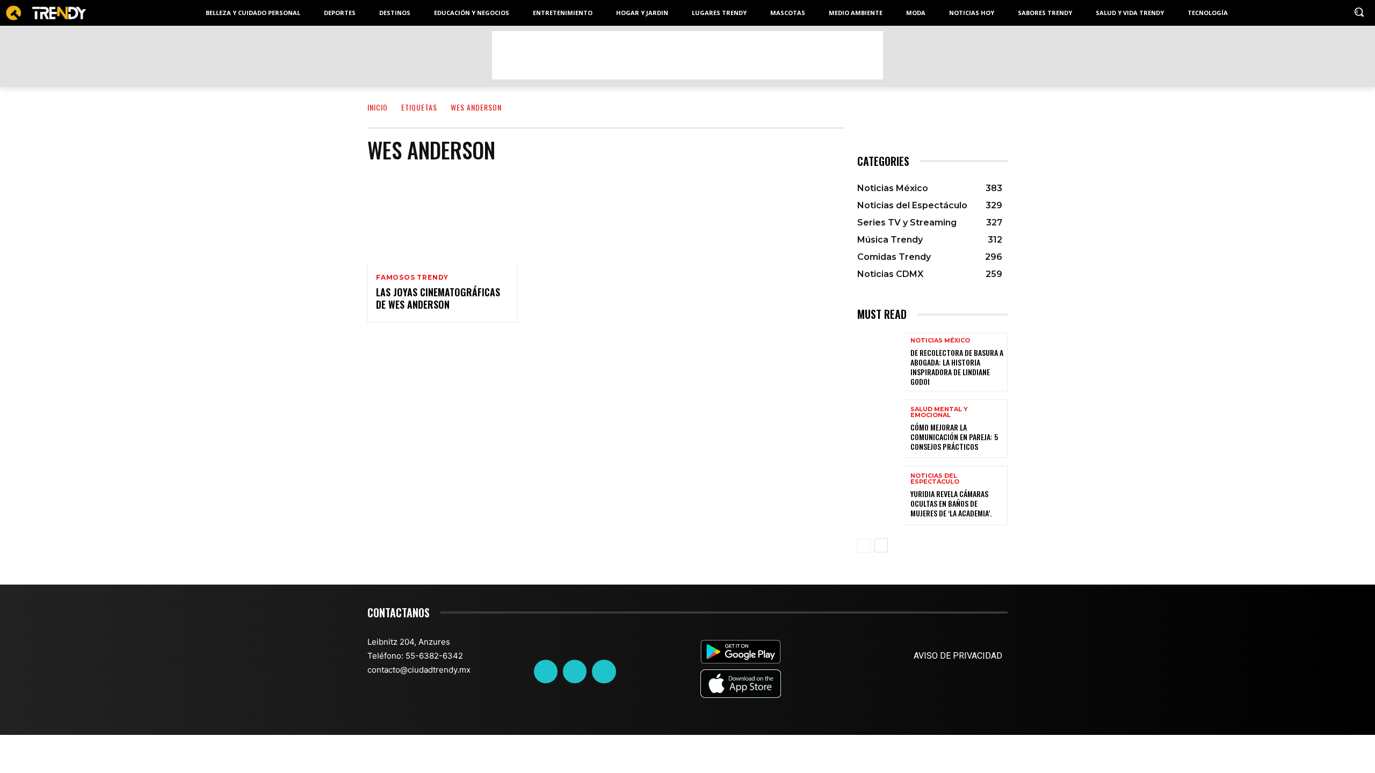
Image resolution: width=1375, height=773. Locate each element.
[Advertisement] (687, 55)
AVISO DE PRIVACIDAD (958, 656)
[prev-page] (864, 545)
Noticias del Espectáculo (934, 479)
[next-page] (881, 545)
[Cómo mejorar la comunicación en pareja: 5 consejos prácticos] (879, 428)
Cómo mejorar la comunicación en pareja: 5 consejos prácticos (954, 436)
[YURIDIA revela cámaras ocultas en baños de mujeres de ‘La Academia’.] (879, 495)
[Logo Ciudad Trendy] (45, 13)
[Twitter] (575, 671)
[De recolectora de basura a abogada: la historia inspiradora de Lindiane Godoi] (879, 362)
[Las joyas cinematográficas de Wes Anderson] (442, 218)
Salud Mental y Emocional (939, 412)
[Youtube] (604, 671)
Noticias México (940, 341)
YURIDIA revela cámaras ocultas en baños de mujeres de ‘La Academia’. (951, 503)
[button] (1359, 11)
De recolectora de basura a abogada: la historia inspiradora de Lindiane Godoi (956, 367)
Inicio (377, 107)
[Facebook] (546, 671)
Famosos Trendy (412, 277)
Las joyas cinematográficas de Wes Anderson (438, 298)
